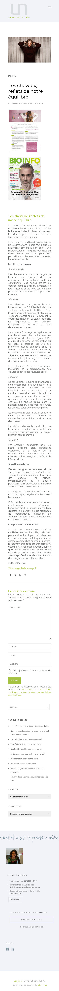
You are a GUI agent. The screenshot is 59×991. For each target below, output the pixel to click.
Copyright (18, 981)
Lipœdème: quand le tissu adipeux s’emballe (29, 726)
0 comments (14, 103)
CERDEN (27, 881)
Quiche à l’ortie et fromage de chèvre (25, 749)
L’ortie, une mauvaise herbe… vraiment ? (27, 754)
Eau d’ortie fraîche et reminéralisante (26, 744)
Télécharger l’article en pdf (22, 568)
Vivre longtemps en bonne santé (24, 759)
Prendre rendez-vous (32, 919)
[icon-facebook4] (8, 949)
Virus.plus (42, 985)
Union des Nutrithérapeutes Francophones (25, 886)
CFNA (35, 881)
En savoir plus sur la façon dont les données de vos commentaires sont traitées (29, 692)
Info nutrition (37, 103)
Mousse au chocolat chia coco (23, 764)
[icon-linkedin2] (12, 949)
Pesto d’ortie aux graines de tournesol (26, 739)
